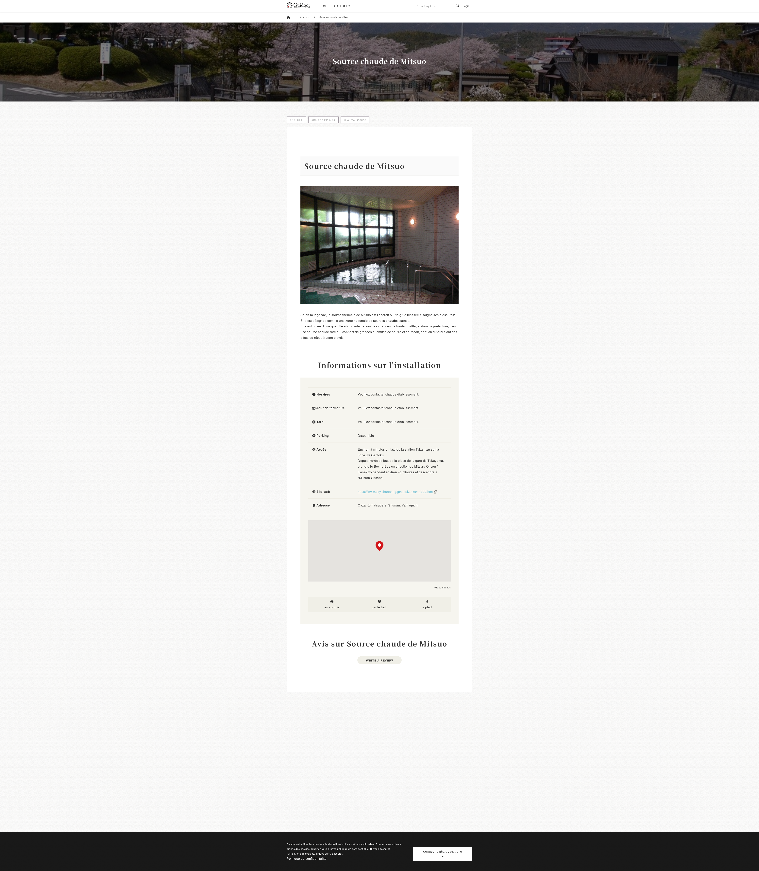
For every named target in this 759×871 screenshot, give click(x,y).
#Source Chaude (355, 120)
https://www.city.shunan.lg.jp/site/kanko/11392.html (396, 491)
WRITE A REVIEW (379, 660)
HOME (324, 6)
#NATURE (296, 120)
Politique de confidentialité (307, 858)
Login (466, 6)
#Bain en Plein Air (323, 120)
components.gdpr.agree (442, 854)
